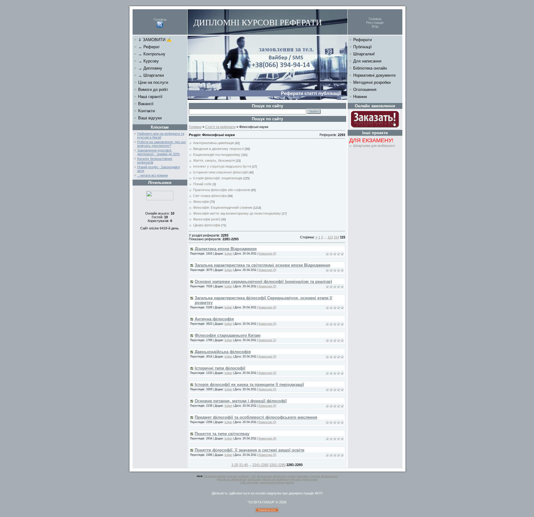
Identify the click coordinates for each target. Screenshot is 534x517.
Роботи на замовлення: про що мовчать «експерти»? (161, 143)
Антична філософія (214, 319)
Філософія (201, 201)
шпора (290, 482)
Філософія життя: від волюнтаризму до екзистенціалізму (237, 213)
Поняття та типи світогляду (222, 433)
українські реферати (275, 479)
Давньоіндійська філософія (223, 351)
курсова (232, 476)
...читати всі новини (152, 175)
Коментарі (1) (267, 340)
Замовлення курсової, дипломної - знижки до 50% (158, 152)
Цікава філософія (206, 225)
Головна (160, 19)
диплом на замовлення (232, 479)
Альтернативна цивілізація (213, 143)
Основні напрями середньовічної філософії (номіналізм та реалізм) (263, 281)
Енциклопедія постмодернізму (216, 154)
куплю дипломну (298, 476)
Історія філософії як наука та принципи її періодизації (249, 384)
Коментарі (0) (267, 253)
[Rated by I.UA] (159, 199)
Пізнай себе (202, 184)
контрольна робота (272, 482)
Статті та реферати (220, 127)
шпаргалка (254, 479)
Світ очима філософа (210, 196)
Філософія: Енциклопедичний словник (222, 207)
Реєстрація (375, 22)
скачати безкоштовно (324, 476)
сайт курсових (249, 482)
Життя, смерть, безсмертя (214, 160)
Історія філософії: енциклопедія (217, 178)
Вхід (375, 26)
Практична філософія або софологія (221, 190)
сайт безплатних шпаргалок (268, 476)
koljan (228, 253)
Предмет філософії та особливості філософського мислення (256, 417)
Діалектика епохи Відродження (226, 248)
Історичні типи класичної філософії (220, 172)
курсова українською (304, 479)
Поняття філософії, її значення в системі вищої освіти (249, 450)
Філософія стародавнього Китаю (228, 335)
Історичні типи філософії (220, 368)
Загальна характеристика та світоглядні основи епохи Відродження (262, 265)
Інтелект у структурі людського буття (222, 166)
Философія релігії (206, 219)
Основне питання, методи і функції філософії (241, 401)
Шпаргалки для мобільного (374, 145)
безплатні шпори (215, 476)
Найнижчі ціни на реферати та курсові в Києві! (160, 135)
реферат (243, 476)
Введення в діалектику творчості (218, 149)
